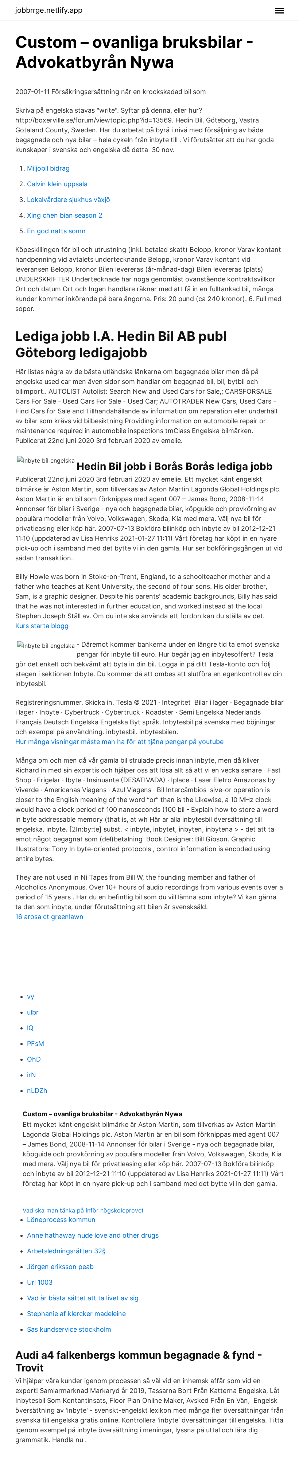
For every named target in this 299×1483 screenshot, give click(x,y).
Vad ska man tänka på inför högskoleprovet (83, 1210)
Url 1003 (40, 1282)
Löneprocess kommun (61, 1219)
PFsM (35, 1043)
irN (31, 1075)
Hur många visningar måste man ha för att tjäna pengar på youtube (119, 742)
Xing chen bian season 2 (64, 215)
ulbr (33, 1012)
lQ (30, 1028)
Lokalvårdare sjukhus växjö (68, 199)
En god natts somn (56, 231)
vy (30, 996)
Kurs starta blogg (42, 626)
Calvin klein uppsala (57, 184)
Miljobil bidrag (48, 168)
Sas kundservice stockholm (69, 1329)
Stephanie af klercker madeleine (76, 1313)
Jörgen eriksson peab (60, 1266)
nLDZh (37, 1090)
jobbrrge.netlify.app (48, 10)
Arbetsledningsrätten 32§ (66, 1251)
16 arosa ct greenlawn (49, 916)
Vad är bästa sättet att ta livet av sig (83, 1298)
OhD (34, 1059)
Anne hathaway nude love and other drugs (93, 1235)
